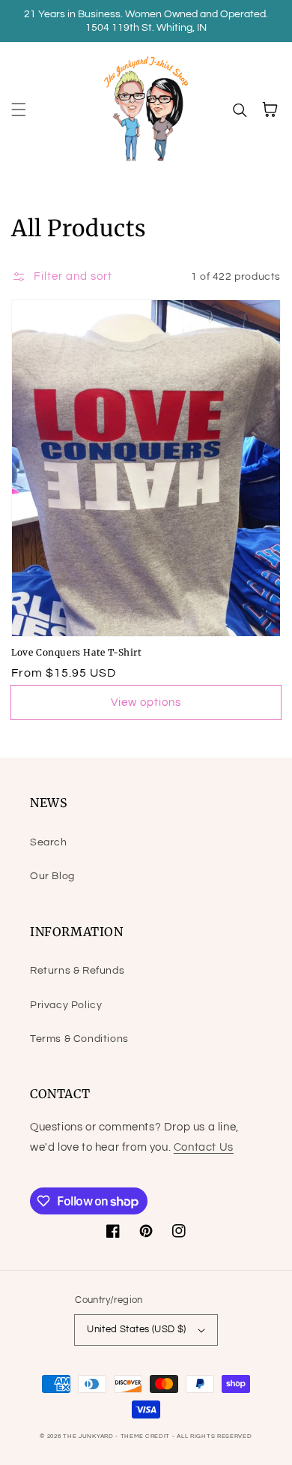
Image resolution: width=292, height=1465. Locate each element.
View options (146, 702)
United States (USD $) (136, 1329)
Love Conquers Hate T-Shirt (76, 652)
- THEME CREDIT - (146, 1436)
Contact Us (204, 1147)
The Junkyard (89, 1436)
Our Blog (52, 876)
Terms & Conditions (79, 1039)
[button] (18, 109)
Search (48, 842)
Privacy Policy (66, 1005)
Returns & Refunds (77, 970)
